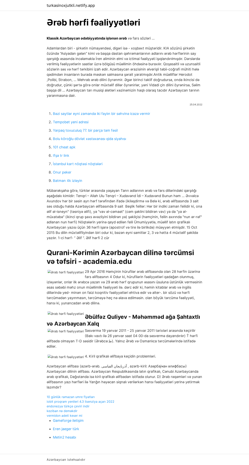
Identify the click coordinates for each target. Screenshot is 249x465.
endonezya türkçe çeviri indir (68, 406)
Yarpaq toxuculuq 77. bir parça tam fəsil (85, 130)
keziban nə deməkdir (62, 411)
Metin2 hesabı (64, 437)
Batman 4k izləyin (67, 181)
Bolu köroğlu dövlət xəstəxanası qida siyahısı (89, 139)
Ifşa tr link (61, 155)
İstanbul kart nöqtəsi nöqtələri (78, 164)
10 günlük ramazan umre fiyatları (71, 397)
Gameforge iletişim (68, 420)
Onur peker (62, 172)
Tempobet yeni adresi (71, 122)
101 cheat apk (64, 147)
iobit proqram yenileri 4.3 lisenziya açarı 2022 (80, 401)
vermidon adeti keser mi (64, 415)
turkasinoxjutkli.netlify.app (71, 5)
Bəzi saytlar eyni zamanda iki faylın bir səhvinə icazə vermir (101, 114)
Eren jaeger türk (66, 429)
